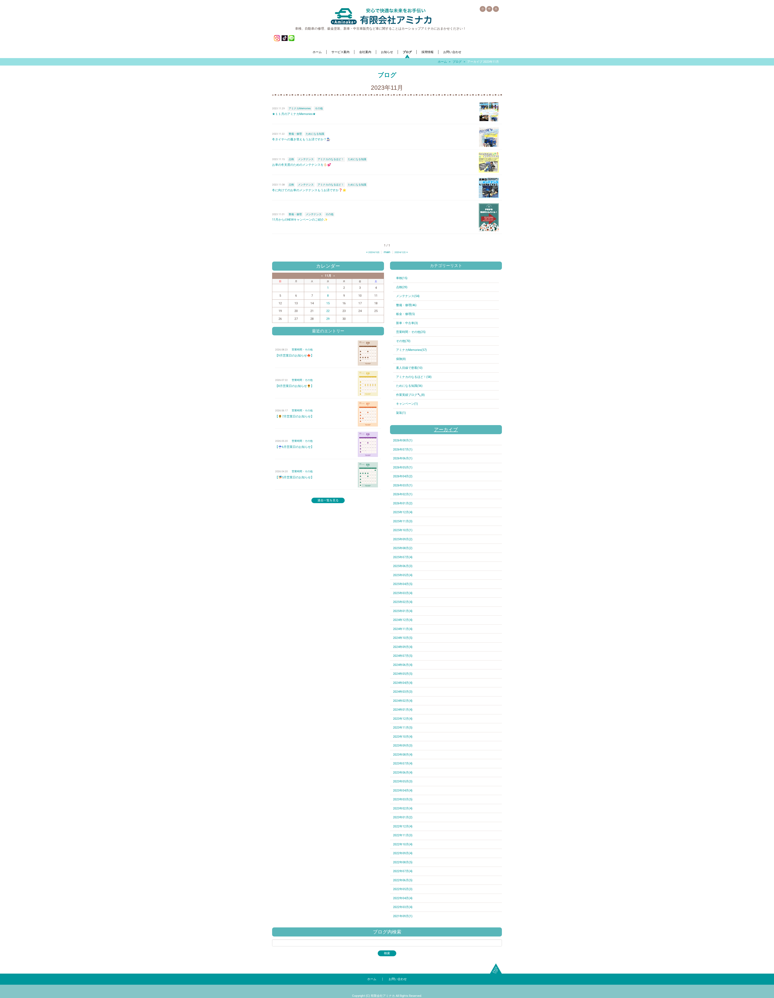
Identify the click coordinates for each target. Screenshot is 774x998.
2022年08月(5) (402, 862)
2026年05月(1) (402, 467)
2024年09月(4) (402, 647)
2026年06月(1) (402, 458)
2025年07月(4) (402, 557)
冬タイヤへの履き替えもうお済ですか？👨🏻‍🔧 (301, 139)
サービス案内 (340, 52)
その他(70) (403, 341)
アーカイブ (446, 429)
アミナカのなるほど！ (331, 159)
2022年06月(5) (402, 880)
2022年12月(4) (402, 826)
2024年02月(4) (402, 701)
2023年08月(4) (402, 754)
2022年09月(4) (402, 853)
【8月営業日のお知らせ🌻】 (294, 386)
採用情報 (427, 52)
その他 (319, 108)
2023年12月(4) (402, 719)
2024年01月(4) (402, 709)
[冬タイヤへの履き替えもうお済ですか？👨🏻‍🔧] (489, 137)
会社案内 (365, 52)
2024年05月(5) (402, 674)
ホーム (317, 52)
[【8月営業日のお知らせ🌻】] (368, 383)
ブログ (407, 52)
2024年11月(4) (402, 629)
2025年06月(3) (402, 566)
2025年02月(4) (402, 602)
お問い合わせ (452, 52)
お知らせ (387, 52)
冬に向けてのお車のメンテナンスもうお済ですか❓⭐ (309, 190)
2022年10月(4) (402, 844)
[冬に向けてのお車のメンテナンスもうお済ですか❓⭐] (489, 188)
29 (328, 319)
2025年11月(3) (402, 521)
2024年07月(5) (402, 656)
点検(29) (401, 287)
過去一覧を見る (328, 500)
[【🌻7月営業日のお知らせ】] (368, 414)
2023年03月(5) (402, 799)
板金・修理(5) (405, 314)
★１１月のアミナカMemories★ (294, 114)
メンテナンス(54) (407, 296)
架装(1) (401, 413)
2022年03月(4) (402, 907)
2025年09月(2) (402, 539)
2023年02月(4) (402, 808)
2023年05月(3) (402, 781)
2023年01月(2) (402, 817)
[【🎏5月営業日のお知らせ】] (368, 474)
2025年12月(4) (402, 512)
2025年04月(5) (402, 584)
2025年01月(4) (402, 611)
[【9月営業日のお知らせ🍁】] (368, 353)
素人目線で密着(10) (409, 368)
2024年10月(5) (402, 638)
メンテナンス (306, 159)
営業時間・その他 (302, 349)
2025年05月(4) (402, 575)
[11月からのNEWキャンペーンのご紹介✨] (489, 217)
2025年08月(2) (402, 548)
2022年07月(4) (402, 871)
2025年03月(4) (402, 593)
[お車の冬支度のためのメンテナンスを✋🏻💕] (489, 162)
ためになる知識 (315, 133)
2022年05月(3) (402, 889)
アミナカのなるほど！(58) (414, 377)
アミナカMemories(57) (411, 350)
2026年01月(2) (402, 503)
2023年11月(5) (402, 727)
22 (328, 311)
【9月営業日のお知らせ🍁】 (294, 355)
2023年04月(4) (402, 790)
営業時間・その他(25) (410, 332)
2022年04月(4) (402, 898)
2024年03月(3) (402, 691)
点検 (291, 159)
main (387, 252)
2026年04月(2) (402, 476)
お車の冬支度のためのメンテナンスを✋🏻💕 (301, 165)
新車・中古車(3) (407, 323)
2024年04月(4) (402, 683)
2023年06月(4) (402, 772)
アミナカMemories (300, 108)
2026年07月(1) (402, 449)
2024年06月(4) (402, 665)
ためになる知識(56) (409, 386)
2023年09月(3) (402, 745)
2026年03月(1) (402, 485)
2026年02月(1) (402, 494)
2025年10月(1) (402, 530)
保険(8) (401, 359)
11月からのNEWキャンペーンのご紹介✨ (300, 219)
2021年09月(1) (402, 916)
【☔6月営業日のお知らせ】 (294, 447)
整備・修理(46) (406, 305)
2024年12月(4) (402, 620)
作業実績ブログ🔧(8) (410, 395)
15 (328, 303)
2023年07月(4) (402, 763)
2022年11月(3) (402, 835)
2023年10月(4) (402, 736)
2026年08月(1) (402, 440)
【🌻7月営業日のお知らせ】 (294, 416)
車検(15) (401, 278)
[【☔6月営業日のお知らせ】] (368, 444)
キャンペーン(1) (407, 404)
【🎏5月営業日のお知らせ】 (294, 477)
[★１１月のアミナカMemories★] (489, 112)
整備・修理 (295, 133)
